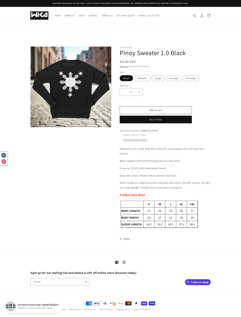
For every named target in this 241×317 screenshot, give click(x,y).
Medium (142, 78)
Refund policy (75, 309)
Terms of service (106, 309)
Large (158, 78)
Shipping (124, 66)
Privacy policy (90, 309)
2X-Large (191, 78)
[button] (194, 15)
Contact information (142, 309)
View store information (135, 139)
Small (126, 78)
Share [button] (126, 238)
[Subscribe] (85, 282)
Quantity (124, 85)
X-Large (174, 78)
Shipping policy (123, 309)
